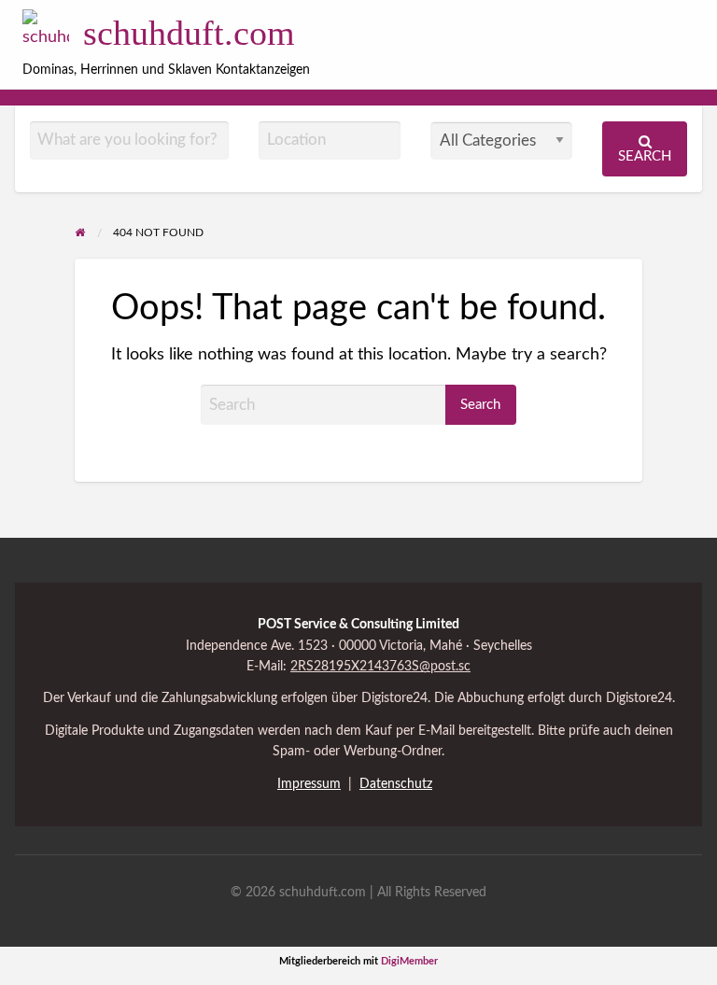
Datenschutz (395, 784)
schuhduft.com (189, 32)
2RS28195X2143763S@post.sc (380, 666)
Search (644, 156)
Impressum (309, 784)
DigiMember (409, 961)
